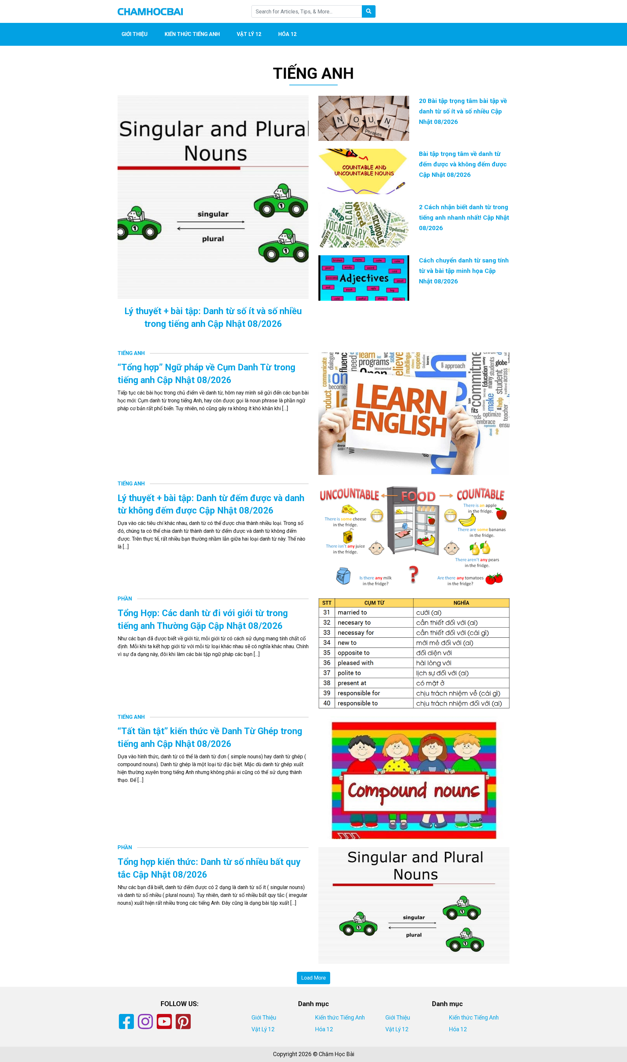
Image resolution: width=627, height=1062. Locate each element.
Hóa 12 (287, 34)
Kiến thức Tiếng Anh (192, 34)
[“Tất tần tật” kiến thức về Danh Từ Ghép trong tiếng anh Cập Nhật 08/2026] (413, 777)
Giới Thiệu (134, 34)
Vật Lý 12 (249, 34)
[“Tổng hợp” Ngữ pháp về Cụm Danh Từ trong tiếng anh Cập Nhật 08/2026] (413, 413)
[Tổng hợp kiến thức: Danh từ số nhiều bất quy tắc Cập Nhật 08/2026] (413, 905)
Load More (313, 978)
